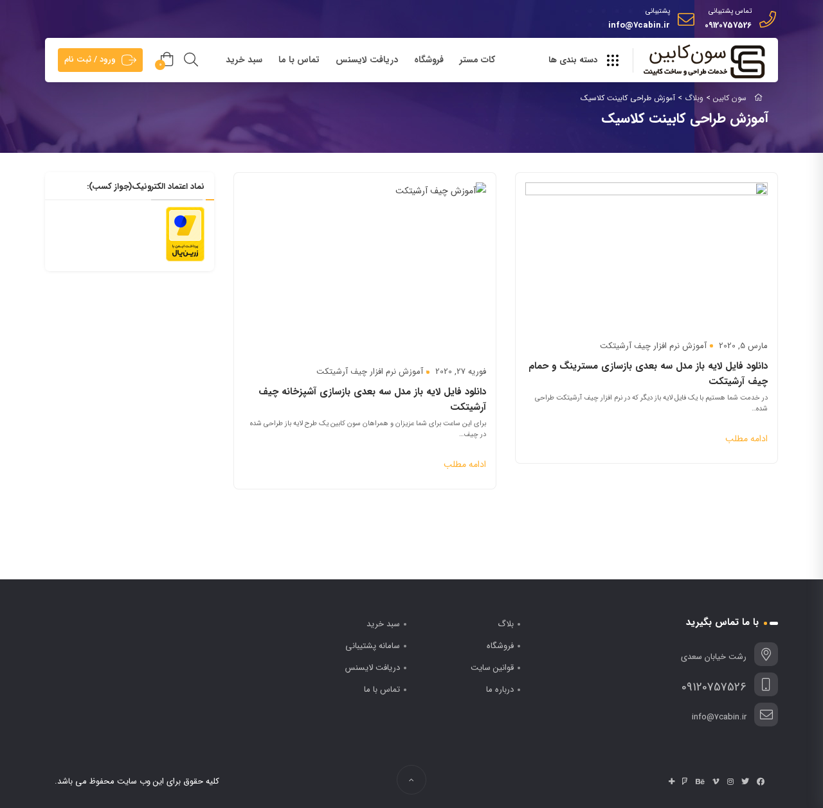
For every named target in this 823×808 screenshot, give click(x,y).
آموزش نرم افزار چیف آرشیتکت (653, 346)
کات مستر (477, 60)
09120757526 (728, 25)
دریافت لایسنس (367, 60)
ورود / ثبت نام (90, 59)
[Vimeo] (716, 781)
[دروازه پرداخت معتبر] (185, 234)
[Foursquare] (685, 781)
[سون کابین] (704, 61)
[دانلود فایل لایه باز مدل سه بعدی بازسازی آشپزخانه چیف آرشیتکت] (365, 263)
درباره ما (500, 689)
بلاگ (506, 624)
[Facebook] (760, 781)
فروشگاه (429, 60)
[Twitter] (745, 781)
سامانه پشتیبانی (372, 646)
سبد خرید (244, 60)
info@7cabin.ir (639, 25)
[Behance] (700, 781)
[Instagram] (730, 781)
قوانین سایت (492, 667)
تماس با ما (299, 60)
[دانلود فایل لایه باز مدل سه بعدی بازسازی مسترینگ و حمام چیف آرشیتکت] (646, 250)
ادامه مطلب (746, 439)
